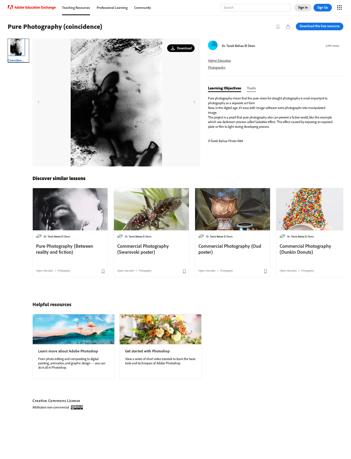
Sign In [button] (303, 7)
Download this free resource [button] (320, 26)
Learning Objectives (224, 88)
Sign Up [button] (322, 7)
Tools (251, 88)
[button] (181, 48)
